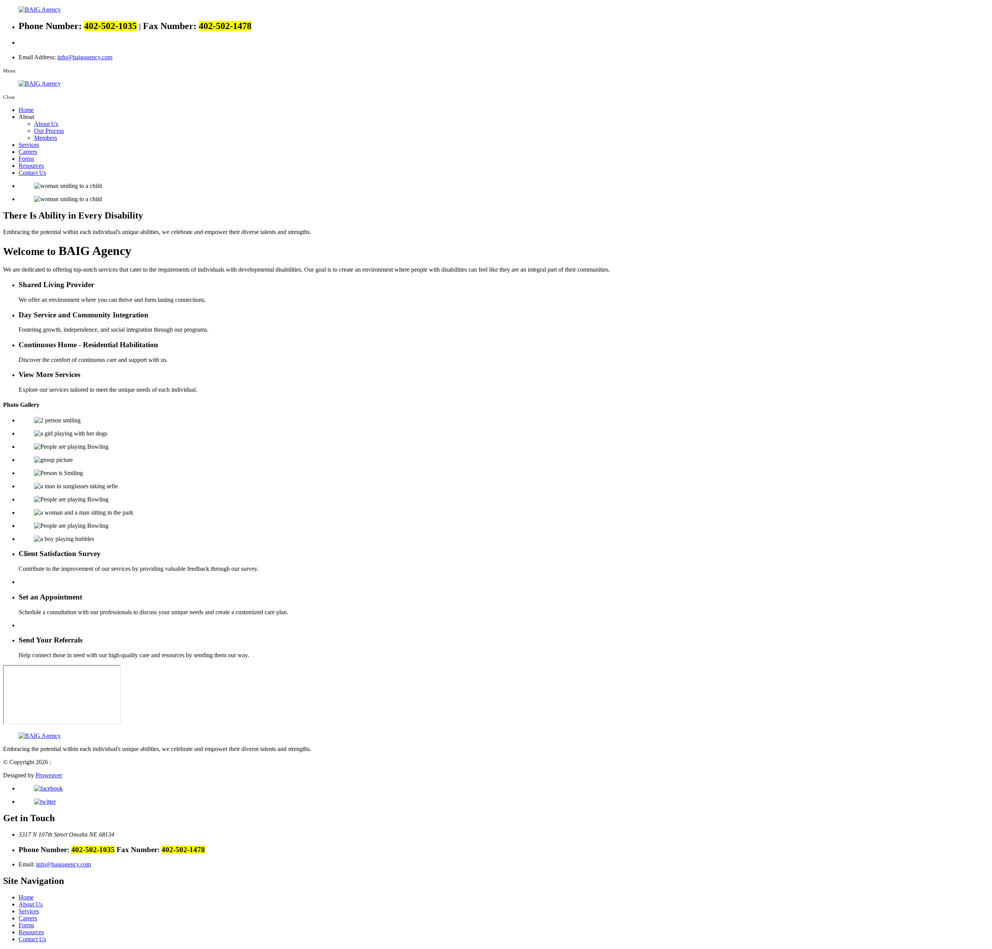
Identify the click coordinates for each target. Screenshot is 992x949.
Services (29, 144)
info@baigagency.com (84, 57)
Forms (26, 158)
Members (45, 137)
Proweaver (49, 775)
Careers (28, 151)
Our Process (49, 130)
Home (26, 110)
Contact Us (32, 172)
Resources (31, 165)
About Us (46, 124)
